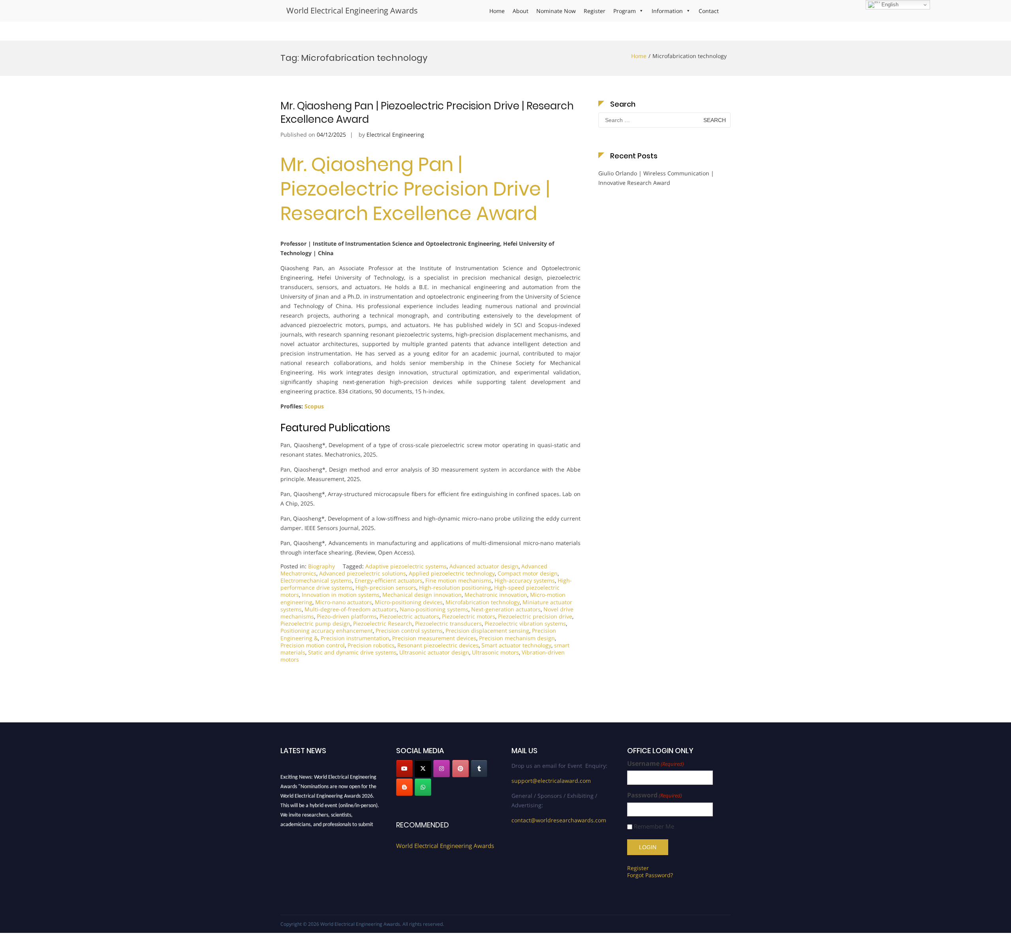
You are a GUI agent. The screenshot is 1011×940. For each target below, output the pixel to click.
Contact (709, 11)
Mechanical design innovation (422, 594)
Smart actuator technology (516, 645)
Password (654, 795)
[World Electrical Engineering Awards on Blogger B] (404, 787)
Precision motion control (312, 645)
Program (624, 11)
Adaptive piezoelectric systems (406, 566)
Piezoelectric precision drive (535, 616)
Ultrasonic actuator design (434, 652)
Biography (321, 566)
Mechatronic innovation (495, 594)
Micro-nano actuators (343, 602)
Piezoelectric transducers (448, 623)
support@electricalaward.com (551, 780)
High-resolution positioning (455, 587)
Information (667, 11)
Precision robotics (371, 645)
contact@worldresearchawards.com (558, 820)
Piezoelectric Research (382, 623)
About (520, 11)
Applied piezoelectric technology (452, 573)
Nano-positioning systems (434, 609)
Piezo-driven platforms (347, 616)
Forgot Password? (650, 875)
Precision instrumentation (355, 638)
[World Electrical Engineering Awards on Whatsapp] (423, 787)
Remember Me (654, 826)
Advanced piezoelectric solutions (362, 573)
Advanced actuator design (484, 566)
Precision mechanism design (517, 638)
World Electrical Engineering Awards (352, 10)
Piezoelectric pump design (315, 623)
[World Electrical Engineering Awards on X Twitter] (423, 768)
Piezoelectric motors (468, 616)
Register (594, 11)
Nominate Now (556, 11)
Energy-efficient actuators (389, 580)
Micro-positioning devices (409, 602)
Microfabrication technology (482, 602)
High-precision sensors (385, 587)
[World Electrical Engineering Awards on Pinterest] (460, 768)
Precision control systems (409, 630)
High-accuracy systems (524, 580)
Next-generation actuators (506, 609)
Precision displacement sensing (487, 630)
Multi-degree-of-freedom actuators (350, 609)
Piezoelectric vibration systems (525, 623)
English (889, 5)
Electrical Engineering (395, 134)
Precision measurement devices (434, 638)
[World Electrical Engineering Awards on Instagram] (441, 768)
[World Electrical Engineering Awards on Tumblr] (479, 768)
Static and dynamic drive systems (352, 652)
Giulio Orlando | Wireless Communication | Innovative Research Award (656, 177)
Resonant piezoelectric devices (438, 645)
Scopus (314, 406)
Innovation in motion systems (341, 594)
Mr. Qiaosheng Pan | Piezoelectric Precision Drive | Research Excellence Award (427, 112)
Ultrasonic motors (495, 652)
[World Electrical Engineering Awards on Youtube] (404, 768)
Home (497, 11)
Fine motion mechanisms (458, 580)
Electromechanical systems (316, 580)
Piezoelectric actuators (409, 616)
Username (655, 764)
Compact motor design (528, 573)
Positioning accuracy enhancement (326, 630)
